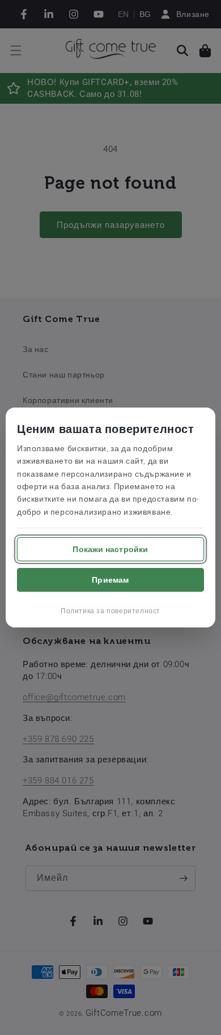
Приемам (110, 579)
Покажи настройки (110, 549)
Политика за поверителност (110, 611)
